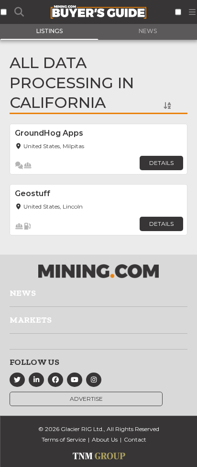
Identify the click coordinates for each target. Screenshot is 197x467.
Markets (31, 320)
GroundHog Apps (49, 133)
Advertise (86, 398)
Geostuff (32, 193)
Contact (135, 439)
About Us (105, 439)
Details (161, 162)
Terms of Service (64, 439)
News (23, 293)
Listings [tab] (49, 31)
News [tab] (148, 31)
